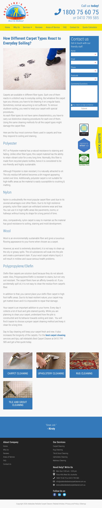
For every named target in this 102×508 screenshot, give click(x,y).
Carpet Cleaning (59, 446)
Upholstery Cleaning (60, 457)
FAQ (65, 27)
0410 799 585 (86, 17)
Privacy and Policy (72, 504)
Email (73, 59)
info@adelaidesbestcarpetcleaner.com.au (71, 481)
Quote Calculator (90, 27)
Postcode (74, 75)
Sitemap (83, 504)
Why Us (16, 27)
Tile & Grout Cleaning (60, 453)
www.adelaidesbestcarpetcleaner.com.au (70, 485)
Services (27, 27)
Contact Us (74, 27)
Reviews (38, 27)
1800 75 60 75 (81, 12)
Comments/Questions (79, 84)
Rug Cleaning (58, 450)
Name (73, 51)
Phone (73, 67)
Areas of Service (53, 27)
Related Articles (58, 504)
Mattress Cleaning (59, 460)
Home (7, 27)
